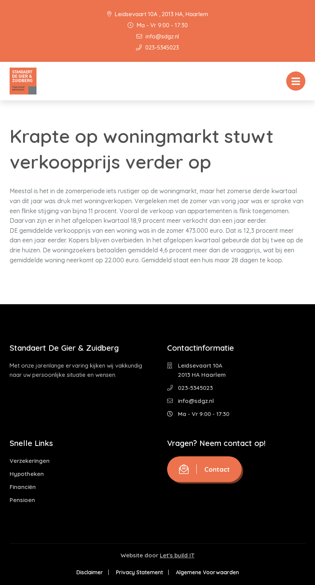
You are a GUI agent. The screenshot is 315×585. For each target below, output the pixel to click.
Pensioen (22, 500)
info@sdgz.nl (161, 36)
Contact (217, 469)
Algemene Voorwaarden (207, 572)
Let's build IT (177, 555)
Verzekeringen (30, 460)
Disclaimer (89, 572)
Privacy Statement (139, 572)
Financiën (23, 487)
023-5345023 (161, 47)
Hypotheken (27, 473)
